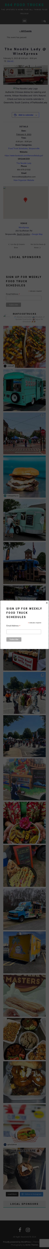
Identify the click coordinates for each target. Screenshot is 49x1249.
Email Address (13, 625)
